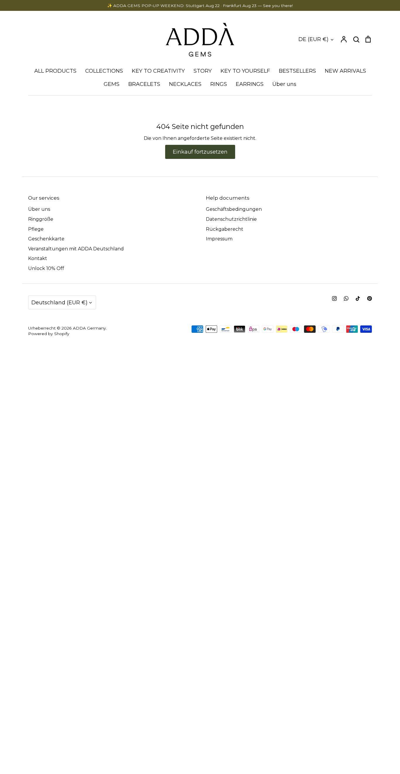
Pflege (36, 229)
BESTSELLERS (297, 71)
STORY (203, 71)
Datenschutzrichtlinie (231, 219)
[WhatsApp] (346, 298)
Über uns (284, 84)
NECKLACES (185, 84)
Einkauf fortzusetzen (200, 151)
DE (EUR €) (313, 39)
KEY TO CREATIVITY (158, 71)
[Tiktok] (358, 298)
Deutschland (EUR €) (59, 302)
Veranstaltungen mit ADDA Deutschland (76, 249)
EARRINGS (250, 84)
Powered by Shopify (48, 333)
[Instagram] (334, 298)
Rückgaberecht (224, 229)
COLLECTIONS (104, 71)
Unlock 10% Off (46, 268)
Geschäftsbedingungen (234, 209)
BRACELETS (144, 84)
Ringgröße (40, 219)
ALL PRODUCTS (55, 71)
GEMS (111, 84)
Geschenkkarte (46, 239)
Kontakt (37, 258)
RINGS (218, 84)
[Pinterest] (369, 298)
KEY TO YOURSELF (245, 71)
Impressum (219, 239)
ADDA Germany (89, 328)
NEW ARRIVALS (345, 71)
